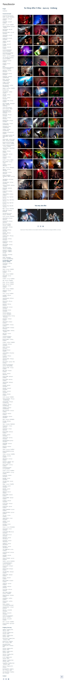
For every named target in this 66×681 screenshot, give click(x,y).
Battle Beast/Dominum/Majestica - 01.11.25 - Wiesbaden (8, 67)
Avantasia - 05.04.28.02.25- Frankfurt (8, 133)
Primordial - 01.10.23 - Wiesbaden (7, 310)
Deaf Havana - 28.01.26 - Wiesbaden (8, 30)
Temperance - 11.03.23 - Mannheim (7, 426)
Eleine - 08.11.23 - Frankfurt (8, 282)
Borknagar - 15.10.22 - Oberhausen (7, 547)
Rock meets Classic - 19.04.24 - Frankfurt (7, 224)
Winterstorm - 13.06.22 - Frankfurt (8, 601)
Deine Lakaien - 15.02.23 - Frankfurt (8, 465)
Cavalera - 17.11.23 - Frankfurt (9, 278)
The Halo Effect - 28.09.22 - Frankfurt (8, 572)
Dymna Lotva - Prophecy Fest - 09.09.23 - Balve (8, 642)
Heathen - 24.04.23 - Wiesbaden (7, 391)
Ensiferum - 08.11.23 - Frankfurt (7, 271)
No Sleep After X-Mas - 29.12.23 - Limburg (8, 261)
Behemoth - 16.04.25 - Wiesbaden (7, 115)
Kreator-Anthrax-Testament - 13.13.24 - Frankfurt (8, 145)
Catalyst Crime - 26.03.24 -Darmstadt (8, 236)
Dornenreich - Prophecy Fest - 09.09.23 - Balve (9, 639)
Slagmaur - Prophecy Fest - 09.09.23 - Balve (8, 660)
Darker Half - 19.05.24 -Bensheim (7, 211)
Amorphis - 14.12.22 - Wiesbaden (7, 486)
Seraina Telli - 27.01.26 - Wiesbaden (7, 39)
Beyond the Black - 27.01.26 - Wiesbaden (9, 33)
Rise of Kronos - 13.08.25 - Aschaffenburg (8, 86)
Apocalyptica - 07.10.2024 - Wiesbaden (8, 180)
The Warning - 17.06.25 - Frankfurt (8, 92)
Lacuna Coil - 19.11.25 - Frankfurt (7, 61)
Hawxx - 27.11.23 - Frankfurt (8, 269)
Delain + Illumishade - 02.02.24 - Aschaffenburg (8, 258)
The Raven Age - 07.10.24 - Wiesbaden (8, 183)
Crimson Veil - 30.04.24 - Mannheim (8, 221)
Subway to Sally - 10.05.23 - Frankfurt (8, 368)
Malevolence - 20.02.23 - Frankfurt (8, 459)
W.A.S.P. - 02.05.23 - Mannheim (7, 374)
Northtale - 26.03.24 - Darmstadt (7, 230)
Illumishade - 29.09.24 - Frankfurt (7, 188)
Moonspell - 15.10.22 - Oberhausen (7, 538)
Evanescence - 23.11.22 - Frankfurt (7, 507)
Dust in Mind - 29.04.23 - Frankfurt (8, 380)
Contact (4, 676)
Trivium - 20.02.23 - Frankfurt (9, 454)
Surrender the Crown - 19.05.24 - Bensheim (7, 214)
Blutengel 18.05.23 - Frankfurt (7, 350)
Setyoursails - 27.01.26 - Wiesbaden (7, 36)
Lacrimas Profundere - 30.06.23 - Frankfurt (7, 337)
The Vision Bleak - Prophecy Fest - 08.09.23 (8, 672)
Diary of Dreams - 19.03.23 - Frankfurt (8, 411)
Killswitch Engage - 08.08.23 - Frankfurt (8, 331)
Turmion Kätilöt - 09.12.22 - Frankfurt (8, 498)
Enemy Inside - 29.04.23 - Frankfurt (8, 377)
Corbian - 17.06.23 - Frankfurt (9, 342)
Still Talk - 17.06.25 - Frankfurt (7, 95)
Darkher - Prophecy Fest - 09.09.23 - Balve (8, 636)
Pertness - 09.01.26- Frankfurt (7, 47)
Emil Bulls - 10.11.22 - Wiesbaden (7, 524)
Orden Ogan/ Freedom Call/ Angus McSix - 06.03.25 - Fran (8, 136)
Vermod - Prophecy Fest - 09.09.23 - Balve (8, 649)
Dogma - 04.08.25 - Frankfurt (9, 88)
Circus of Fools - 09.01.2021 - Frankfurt (9, 624)
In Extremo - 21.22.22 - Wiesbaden (7, 476)
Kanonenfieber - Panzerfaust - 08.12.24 (9, 148)
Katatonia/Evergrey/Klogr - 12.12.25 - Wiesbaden (8, 53)
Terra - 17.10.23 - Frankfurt (8, 293)
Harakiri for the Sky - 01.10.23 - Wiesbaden (9, 316)
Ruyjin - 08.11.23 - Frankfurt (8, 284)
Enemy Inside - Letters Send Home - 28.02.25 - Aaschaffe (9, 140)
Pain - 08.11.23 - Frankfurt (8, 280)
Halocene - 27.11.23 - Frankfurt (7, 267)
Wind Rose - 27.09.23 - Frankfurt (7, 319)
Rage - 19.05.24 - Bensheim (8, 208)
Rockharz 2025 (6, 90)
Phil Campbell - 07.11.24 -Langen (8, 162)
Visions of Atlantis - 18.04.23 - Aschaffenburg (8, 399)
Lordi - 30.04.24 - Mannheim (8, 216)
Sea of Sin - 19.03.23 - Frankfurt (7, 414)
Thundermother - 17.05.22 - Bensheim (8, 607)
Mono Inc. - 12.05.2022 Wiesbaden (7, 610)
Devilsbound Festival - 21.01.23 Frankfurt (7, 468)
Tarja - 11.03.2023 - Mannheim (9, 424)
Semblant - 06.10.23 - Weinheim (7, 296)
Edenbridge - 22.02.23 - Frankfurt (7, 444)
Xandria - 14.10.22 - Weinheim (9, 561)
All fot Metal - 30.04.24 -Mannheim (8, 218)
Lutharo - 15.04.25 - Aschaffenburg (7, 130)
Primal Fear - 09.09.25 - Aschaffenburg (7, 77)
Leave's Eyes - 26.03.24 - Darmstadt (8, 227)
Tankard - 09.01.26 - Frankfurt (7, 41)
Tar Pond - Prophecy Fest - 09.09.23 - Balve (8, 633)
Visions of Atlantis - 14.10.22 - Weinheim (9, 559)
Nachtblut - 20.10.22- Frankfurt (7, 556)
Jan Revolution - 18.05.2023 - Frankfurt (8, 353)
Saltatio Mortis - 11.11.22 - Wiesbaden (8, 519)
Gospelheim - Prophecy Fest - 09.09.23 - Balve (8, 663)
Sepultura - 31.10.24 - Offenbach (7, 165)
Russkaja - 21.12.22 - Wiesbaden (7, 479)
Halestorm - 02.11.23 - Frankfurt (7, 286)
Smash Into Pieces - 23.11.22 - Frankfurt (9, 513)
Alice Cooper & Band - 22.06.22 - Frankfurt (7, 593)
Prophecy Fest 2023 (7, 627)
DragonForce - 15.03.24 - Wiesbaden (8, 242)
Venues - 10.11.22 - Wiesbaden (9, 527)
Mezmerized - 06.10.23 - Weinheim (8, 301)
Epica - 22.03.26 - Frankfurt (8, 24)
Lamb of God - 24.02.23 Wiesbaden (7, 438)
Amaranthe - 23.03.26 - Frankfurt (7, 22)
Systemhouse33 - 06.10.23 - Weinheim (8, 299)
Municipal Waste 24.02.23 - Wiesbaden (8, 441)
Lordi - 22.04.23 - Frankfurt (8, 397)
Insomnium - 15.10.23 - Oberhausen (7, 541)
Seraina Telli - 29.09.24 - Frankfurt (8, 191)
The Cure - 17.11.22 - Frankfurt (7, 516)
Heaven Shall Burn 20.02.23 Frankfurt (8, 451)
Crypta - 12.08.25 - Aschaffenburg (6, 83)
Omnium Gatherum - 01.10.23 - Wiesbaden (7, 313)
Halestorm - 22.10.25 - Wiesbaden (7, 71)
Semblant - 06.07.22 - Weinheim (7, 587)
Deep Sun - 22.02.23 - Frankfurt (7, 447)
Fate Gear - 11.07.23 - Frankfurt (7, 334)
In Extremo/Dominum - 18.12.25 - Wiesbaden (7, 50)
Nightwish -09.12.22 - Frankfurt (7, 492)
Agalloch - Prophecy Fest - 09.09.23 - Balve (8, 630)
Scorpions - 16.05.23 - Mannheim (7, 356)
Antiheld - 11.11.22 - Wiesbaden (6, 521)
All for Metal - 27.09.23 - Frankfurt (8, 322)
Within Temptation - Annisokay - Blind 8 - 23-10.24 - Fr (9, 176)
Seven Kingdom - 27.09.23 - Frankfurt (8, 325)
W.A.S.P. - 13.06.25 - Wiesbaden (7, 98)
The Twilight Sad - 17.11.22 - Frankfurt (8, 550)
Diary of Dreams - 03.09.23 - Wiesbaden (8, 328)
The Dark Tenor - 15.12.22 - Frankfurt (8, 481)
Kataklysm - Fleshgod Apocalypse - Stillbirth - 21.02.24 (7, 251)
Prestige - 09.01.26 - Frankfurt (7, 44)
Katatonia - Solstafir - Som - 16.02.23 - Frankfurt (8, 462)
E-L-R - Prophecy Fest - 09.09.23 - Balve (7, 658)
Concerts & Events (7, 13)
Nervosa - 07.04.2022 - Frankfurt (7, 619)
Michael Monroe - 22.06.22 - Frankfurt (8, 596)
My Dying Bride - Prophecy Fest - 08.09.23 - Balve (8, 669)
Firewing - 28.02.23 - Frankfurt (7, 421)
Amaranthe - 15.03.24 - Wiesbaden (7, 239)
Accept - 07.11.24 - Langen (8, 160)
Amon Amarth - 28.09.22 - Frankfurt (8, 566)
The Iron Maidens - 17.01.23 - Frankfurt (8, 473)
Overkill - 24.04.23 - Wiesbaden (7, 386)
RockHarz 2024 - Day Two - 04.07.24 (8, 203)
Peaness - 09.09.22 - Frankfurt (7, 578)
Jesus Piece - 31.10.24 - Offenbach (7, 173)
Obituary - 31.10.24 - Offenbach (7, 170)
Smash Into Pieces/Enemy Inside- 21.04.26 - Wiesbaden (8, 16)
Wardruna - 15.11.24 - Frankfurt (7, 157)
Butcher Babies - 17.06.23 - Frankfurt (8, 340)
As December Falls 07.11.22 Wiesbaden (8, 532)
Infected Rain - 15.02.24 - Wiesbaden (8, 245)
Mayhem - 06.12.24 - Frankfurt (7, 151)
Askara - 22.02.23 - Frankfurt (8, 449)
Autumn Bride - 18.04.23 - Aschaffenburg (8, 402)
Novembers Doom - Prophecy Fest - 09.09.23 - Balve (8, 645)
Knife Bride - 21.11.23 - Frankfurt (7, 276)
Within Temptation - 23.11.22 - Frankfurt (9, 510)
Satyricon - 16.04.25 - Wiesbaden (7, 118)
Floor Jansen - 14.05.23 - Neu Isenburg (9, 362)
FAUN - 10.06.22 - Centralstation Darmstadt (8, 604)
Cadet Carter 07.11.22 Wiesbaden (7, 535)
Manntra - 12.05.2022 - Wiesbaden (7, 613)
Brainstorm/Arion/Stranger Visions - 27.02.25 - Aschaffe (8, 143)
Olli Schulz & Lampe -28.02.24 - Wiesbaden (7, 248)
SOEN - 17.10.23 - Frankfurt (8, 288)
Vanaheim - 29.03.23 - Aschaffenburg (7, 408)
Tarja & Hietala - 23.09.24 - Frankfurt (8, 194)
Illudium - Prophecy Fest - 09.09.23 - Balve (8, 652)
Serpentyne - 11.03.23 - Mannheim (7, 429)
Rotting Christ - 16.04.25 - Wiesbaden (8, 121)
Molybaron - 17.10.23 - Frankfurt (7, 291)
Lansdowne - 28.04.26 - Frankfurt (7, 19)
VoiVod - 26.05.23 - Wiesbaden (6, 347)
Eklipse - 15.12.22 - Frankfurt (8, 484)
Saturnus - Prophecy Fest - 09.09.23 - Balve (8, 655)
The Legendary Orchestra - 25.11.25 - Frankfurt (8, 58)
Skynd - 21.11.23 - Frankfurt (8, 274)
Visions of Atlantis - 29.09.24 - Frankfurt (8, 185)
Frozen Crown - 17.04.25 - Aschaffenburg (8, 124)
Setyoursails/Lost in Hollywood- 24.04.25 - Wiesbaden (7, 112)
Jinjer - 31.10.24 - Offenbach (8, 167)
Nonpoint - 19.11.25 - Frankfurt (7, 64)
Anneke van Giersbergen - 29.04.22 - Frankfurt (8, 616)
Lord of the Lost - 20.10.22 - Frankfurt (8, 553)
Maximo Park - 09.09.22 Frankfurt (7, 575)
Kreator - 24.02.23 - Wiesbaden (7, 435)
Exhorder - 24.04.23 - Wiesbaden (7, 388)
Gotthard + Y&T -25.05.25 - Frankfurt (8, 101)
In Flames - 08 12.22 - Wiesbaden (7, 501)
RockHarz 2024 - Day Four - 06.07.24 (8, 197)
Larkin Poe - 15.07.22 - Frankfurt (7, 584)
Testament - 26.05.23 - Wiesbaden (7, 344)
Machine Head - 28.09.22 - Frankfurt (8, 569)
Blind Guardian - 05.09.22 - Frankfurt (8, 581)
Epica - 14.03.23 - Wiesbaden (8, 419)
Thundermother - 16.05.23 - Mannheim (8, 359)
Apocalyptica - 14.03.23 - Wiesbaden (8, 417)
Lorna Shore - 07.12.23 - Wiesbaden (7, 264)
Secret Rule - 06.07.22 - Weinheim (7, 590)
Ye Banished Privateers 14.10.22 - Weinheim (7, 563)
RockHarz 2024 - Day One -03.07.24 (8, 206)
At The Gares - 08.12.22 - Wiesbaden (8, 504)
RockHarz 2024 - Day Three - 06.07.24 (9, 200)
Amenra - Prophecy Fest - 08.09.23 (8, 666)
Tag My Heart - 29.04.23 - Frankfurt (8, 383)
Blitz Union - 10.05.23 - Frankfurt (7, 371)
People (4, 8)
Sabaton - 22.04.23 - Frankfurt (7, 394)
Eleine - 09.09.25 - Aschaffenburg (6, 80)
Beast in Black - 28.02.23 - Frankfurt (8, 432)
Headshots (5, 11)
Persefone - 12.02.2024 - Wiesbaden (8, 255)
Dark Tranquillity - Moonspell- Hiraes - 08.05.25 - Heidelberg (9, 104)
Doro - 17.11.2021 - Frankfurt (8, 621)
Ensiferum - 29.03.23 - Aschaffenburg (7, 405)
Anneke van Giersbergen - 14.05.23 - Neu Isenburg (8, 365)
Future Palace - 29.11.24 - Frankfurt (8, 154)
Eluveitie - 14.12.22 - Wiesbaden (7, 489)
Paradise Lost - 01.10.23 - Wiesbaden (8, 307)
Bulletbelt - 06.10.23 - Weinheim (7, 304)
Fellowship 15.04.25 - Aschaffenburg (7, 127)
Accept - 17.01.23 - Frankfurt (8, 470)
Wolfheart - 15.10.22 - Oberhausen (7, 544)
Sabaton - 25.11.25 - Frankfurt (8, 56)
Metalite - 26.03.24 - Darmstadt (7, 233)
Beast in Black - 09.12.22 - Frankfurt (8, 495)
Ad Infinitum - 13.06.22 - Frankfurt (8, 599)
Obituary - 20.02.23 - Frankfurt (7, 456)
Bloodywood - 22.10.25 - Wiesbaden (7, 74)
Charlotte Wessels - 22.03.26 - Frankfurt (9, 27)
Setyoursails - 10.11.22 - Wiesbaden (7, 529)
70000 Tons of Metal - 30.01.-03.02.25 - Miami (7, 108)
